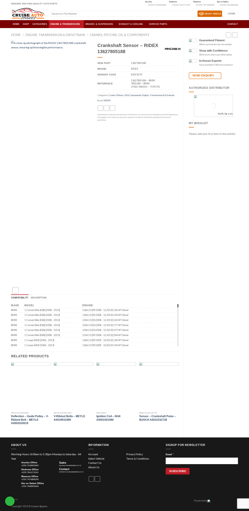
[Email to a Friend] (112, 108)
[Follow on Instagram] (97, 479)
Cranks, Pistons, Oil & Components (119, 35)
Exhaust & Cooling (131, 24)
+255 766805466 (30, 486)
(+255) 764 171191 (181, 5)
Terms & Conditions (137, 458)
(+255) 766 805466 (229, 5)
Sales (62, 462)
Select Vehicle (96, 458)
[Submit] (192, 14)
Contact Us (94, 462)
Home (16, 24)
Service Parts (158, 24)
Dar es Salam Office (32, 483)
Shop (26, 24)
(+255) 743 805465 (157, 5)
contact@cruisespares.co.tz (71, 472)
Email (170, 454)
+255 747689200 (30, 479)
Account (93, 454)
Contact (232, 24)
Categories (39, 24)
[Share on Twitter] (106, 108)
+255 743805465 (30, 465)
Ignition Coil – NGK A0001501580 (108, 418)
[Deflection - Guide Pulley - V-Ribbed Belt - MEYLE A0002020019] (30, 386)
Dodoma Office (30, 469)
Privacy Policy (134, 454)
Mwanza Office (29, 476)
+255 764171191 (29, 472)
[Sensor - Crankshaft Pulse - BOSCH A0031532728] (159, 386)
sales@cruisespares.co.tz (70, 465)
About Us (93, 467)
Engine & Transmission (65, 24)
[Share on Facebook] (100, 108)
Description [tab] (38, 297)
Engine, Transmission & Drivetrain (55, 35)
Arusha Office (29, 462)
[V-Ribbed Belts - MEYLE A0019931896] (73, 386)
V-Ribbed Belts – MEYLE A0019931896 (69, 418)
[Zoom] (15, 290)
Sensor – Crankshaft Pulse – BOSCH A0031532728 (157, 418)
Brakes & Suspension (99, 24)
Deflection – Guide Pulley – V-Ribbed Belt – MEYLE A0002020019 (30, 420)
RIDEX (107, 100)
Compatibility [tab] (19, 297)
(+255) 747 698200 (205, 5)
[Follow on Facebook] (91, 479)
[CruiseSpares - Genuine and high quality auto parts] (28, 14)
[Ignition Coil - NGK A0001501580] (116, 386)
